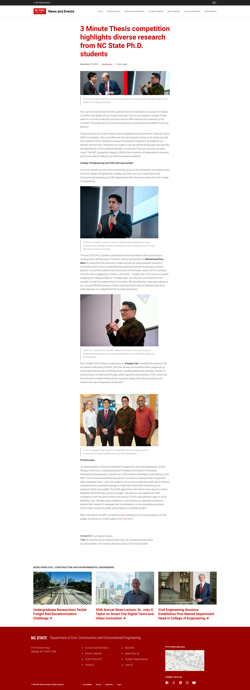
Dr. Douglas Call (94, 539)
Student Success (113, 11)
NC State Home (43, 2)
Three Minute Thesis (138, 543)
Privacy (98, 684)
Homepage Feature (103, 535)
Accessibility (87, 684)
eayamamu (107, 64)
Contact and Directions (97, 647)
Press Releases (210, 11)
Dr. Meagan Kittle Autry (114, 539)
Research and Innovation (134, 11)
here (122, 515)
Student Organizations (136, 659)
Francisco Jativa (119, 543)
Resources (109, 684)
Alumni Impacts (173, 11)
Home (100, 11)
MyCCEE (129, 647)
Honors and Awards (192, 11)
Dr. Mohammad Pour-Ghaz (139, 539)
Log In (119, 684)
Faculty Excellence (156, 11)
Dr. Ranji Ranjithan (88, 543)
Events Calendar (93, 653)
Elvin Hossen (104, 543)
